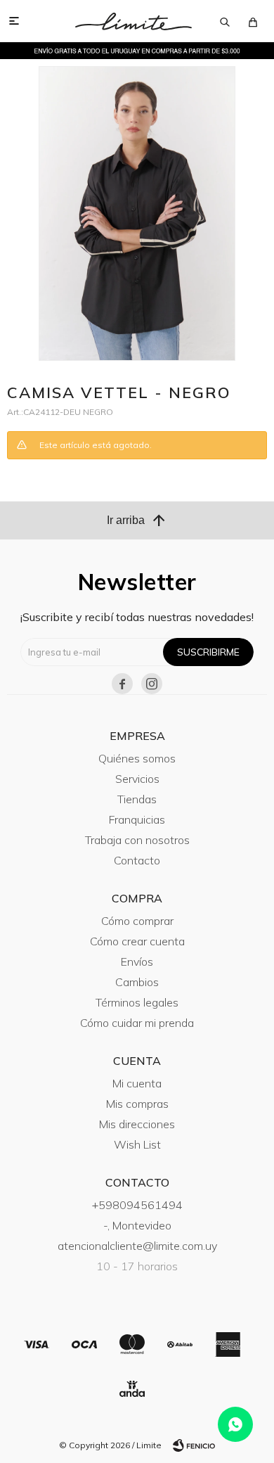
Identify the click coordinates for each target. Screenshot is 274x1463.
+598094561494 (137, 1205)
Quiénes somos (137, 758)
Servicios (137, 779)
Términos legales (137, 1002)
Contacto (137, 860)
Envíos (137, 961)
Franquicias (137, 819)
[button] (225, 21)
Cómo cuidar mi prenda (137, 1023)
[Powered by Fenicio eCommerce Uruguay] (194, 1445)
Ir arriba (137, 520)
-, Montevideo (137, 1225)
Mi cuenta (137, 1083)
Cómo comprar (137, 921)
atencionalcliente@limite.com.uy (137, 1246)
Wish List (137, 1144)
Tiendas (137, 799)
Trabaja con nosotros (137, 840)
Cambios (137, 982)
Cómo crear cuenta (137, 941)
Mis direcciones (137, 1124)
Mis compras (137, 1104)
